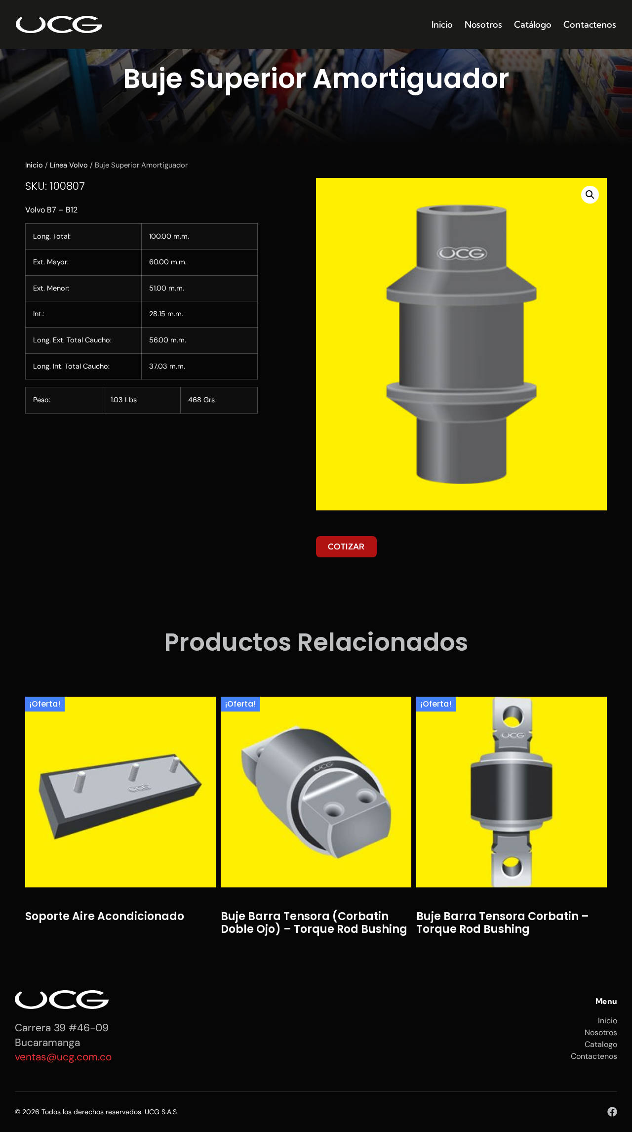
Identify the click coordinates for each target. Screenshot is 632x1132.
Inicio (442, 24)
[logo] (59, 24)
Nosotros (483, 24)
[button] (590, 195)
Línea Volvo (69, 165)
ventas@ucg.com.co (63, 1057)
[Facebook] (612, 1112)
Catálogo (533, 24)
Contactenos (589, 24)
